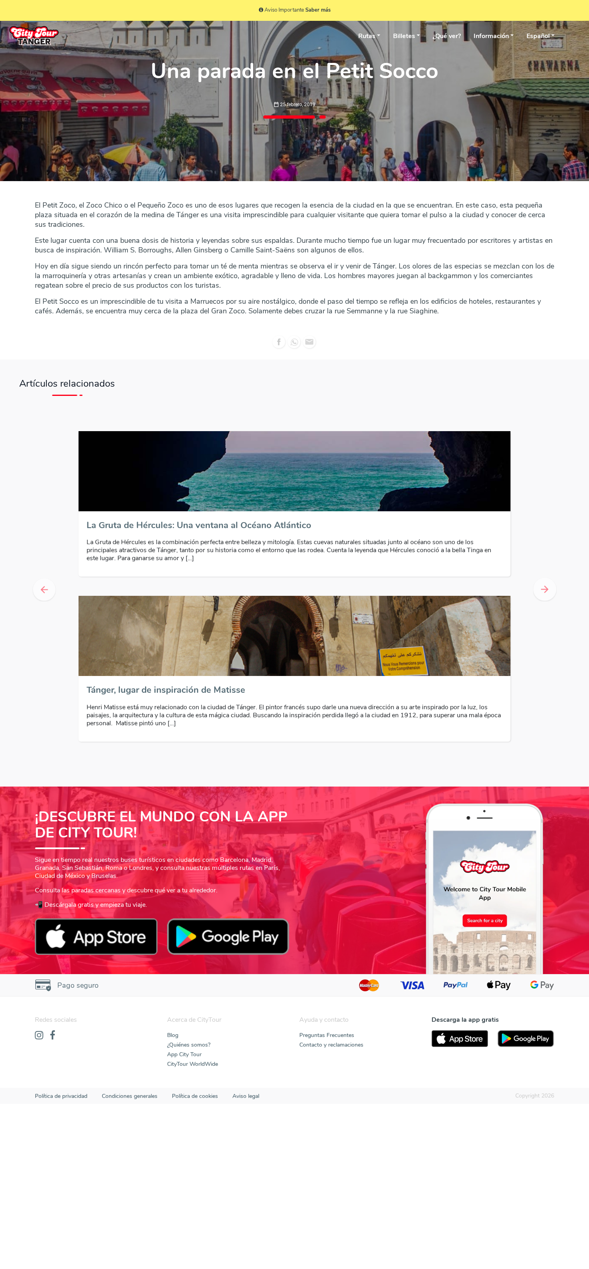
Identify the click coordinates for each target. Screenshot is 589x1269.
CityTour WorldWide (192, 899)
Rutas (366, 36)
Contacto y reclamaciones (331, 880)
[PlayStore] (526, 873)
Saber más (318, 10)
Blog (172, 870)
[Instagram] (39, 870)
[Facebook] (52, 870)
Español (538, 36)
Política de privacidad (61, 931)
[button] (44, 507)
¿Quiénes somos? (188, 880)
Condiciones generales (129, 931)
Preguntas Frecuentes (326, 870)
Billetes (404, 36)
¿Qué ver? (447, 36)
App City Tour (184, 889)
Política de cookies (195, 931)
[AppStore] (460, 873)
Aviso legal (245, 931)
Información (491, 36)
